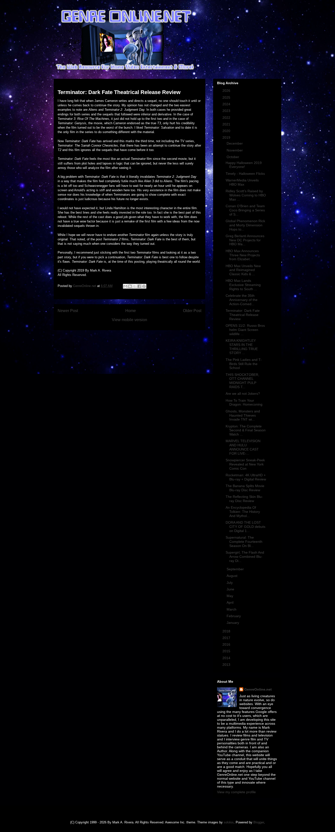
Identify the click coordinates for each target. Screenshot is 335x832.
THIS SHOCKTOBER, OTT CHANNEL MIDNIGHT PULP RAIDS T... (242, 381)
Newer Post (68, 311)
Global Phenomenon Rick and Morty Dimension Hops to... (245, 225)
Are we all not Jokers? (243, 394)
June (231, 589)
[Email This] (125, 286)
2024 (226, 104)
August (232, 576)
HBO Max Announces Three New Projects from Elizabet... (243, 255)
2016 (226, 644)
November (235, 150)
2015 (226, 651)
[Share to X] (134, 286)
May (230, 596)
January (233, 623)
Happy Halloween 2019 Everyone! (244, 165)
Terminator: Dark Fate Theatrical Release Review (243, 315)
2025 (226, 97)
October (233, 157)
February (234, 616)
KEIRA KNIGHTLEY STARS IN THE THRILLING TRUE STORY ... (242, 347)
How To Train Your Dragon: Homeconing (244, 402)
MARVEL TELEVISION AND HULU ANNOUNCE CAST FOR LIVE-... (243, 447)
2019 (226, 137)
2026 (226, 91)
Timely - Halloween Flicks (245, 174)
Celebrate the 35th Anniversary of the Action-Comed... (242, 300)
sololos (229, 822)
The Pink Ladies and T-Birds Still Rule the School (244, 364)
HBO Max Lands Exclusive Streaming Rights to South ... (243, 285)
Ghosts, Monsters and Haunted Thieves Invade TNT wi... (243, 415)
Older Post (192, 311)
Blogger (258, 822)
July (230, 583)
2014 (226, 658)
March (232, 609)
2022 (226, 118)
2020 (226, 131)
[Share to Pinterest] (144, 286)
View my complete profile (236, 792)
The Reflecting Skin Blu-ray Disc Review (244, 499)
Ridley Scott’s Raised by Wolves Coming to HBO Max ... (246, 195)
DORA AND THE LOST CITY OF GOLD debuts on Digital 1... (245, 526)
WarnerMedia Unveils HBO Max (242, 182)
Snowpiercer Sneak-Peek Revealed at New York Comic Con (245, 464)
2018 (226, 631)
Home (130, 311)
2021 (226, 124)
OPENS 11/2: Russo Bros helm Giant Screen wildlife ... (245, 330)
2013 (226, 665)
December (235, 143)
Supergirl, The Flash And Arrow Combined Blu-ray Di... (245, 556)
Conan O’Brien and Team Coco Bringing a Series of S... (245, 210)
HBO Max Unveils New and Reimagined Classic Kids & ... (243, 270)
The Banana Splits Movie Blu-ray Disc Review (245, 488)
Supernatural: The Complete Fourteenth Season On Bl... (244, 541)
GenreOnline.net (258, 689)
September (236, 569)
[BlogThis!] (130, 286)
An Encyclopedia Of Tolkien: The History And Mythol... (243, 511)
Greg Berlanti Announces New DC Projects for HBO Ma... (245, 240)
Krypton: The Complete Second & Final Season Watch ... (246, 430)
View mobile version (129, 320)
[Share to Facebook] (139, 286)
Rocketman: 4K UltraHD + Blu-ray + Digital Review (246, 477)
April (230, 602)
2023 (226, 111)
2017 (226, 638)
